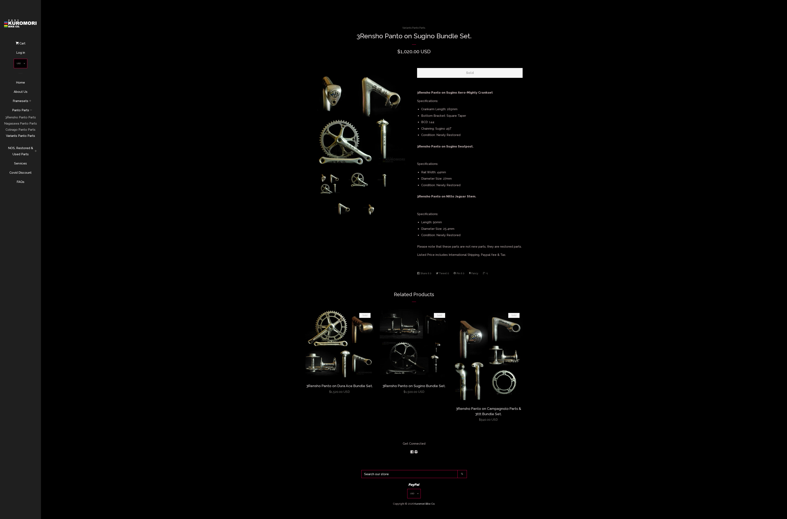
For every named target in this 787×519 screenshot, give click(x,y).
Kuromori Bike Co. (424, 503)
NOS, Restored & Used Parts (20, 151)
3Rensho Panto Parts (20, 117)
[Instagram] (416, 452)
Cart (22, 43)
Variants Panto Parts (20, 136)
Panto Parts (20, 110)
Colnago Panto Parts (20, 129)
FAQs (20, 182)
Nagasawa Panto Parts (20, 123)
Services (20, 163)
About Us (20, 92)
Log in (20, 52)
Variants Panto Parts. (414, 27)
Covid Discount (20, 173)
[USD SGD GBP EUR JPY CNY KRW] (20, 64)
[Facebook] (412, 452)
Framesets (20, 101)
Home (20, 82)
